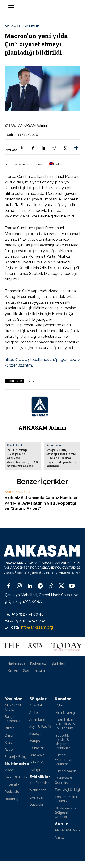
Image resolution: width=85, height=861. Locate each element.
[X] (21, 148)
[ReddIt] (54, 148)
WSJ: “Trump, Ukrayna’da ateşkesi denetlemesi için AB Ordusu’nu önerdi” (22, 458)
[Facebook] (32, 148)
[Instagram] (19, 586)
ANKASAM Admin (32, 125)
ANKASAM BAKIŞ (18, 492)
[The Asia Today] (42, 646)
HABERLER (32, 26)
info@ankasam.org (37, 627)
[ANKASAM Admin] (42, 406)
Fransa (31, 381)
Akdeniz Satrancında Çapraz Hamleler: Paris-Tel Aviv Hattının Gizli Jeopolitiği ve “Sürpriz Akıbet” (42, 503)
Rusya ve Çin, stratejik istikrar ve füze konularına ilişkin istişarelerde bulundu (61, 458)
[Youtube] (72, 586)
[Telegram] (40, 586)
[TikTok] (51, 586)
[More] (76, 148)
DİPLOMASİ (13, 26)
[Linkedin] (43, 148)
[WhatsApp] (65, 148)
